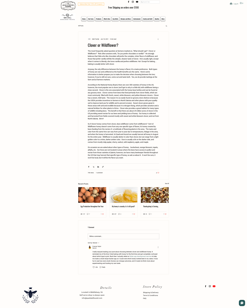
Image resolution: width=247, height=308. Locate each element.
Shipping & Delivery (151, 292)
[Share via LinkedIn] (98, 167)
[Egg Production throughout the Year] (92, 195)
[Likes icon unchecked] (93, 267)
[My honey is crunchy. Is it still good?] (123, 195)
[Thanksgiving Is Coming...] (155, 195)
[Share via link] (103, 167)
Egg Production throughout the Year (92, 206)
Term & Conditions (150, 295)
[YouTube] (137, 1)
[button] (242, 3)
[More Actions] (158, 247)
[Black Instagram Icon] (133, 1)
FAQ (144, 298)
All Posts (80, 26)
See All (167, 183)
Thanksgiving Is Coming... (151, 206)
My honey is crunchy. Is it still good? (123, 206)
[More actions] (158, 39)
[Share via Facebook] (89, 167)
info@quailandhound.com (92, 298)
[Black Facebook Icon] (128, 1)
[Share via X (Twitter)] (93, 167)
